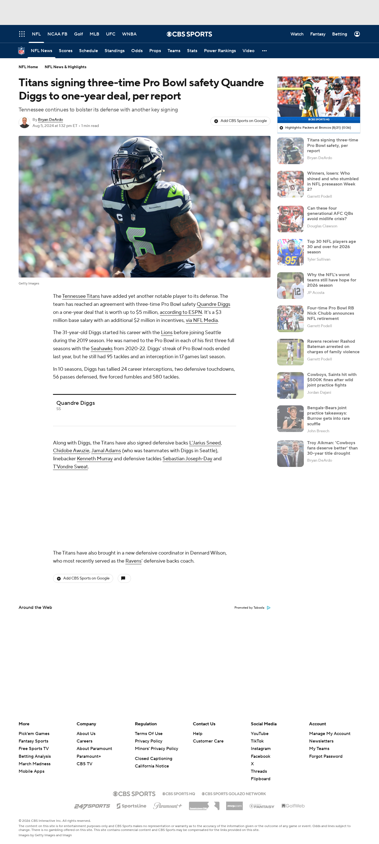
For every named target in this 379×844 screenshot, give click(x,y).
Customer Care (208, 741)
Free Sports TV (34, 748)
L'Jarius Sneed (205, 443)
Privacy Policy (148, 741)
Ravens (133, 561)
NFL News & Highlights (66, 67)
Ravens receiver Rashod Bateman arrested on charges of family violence (333, 347)
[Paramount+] (167, 804)
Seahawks (102, 348)
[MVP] (234, 804)
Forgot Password (326, 756)
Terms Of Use (149, 733)
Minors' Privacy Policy (156, 748)
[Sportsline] (131, 805)
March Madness (34, 764)
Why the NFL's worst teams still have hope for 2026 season (331, 280)
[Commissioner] (204, 804)
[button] (265, 50)
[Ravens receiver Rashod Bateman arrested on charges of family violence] (290, 352)
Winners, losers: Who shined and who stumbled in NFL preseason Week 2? (333, 181)
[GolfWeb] (293, 806)
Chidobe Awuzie (71, 451)
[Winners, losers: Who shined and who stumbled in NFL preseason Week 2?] (290, 184)
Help (198, 733)
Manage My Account (329, 733)
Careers (84, 741)
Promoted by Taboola (249, 608)
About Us (86, 733)
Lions (167, 332)
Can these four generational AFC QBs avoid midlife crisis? (330, 213)
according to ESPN (181, 312)
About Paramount (94, 748)
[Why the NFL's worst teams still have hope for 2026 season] (290, 285)
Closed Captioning (153, 758)
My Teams (319, 748)
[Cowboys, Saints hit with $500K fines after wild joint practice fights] (290, 385)
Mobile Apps (31, 771)
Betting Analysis (35, 756)
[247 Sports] (92, 805)
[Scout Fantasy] (262, 806)
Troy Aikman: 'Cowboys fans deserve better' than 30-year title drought (332, 448)
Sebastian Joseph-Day (187, 459)
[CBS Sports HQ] (178, 793)
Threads (259, 771)
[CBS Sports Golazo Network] (234, 793)
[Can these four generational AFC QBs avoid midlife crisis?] (290, 219)
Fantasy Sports (33, 741)
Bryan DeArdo (50, 119)
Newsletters (321, 741)
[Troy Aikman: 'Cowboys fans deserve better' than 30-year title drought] (290, 453)
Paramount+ (89, 756)
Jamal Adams (106, 451)
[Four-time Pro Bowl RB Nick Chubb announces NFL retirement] (290, 319)
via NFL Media (202, 320)
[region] (318, 100)
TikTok (257, 741)
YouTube (260, 733)
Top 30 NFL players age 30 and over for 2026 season (331, 247)
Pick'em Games (34, 733)
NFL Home (28, 67)
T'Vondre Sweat (70, 467)
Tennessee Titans (81, 296)
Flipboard (261, 779)
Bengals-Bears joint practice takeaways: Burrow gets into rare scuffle (328, 416)
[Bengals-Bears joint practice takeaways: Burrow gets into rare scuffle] (290, 418)
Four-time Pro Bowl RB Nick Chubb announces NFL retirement (330, 313)
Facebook (260, 756)
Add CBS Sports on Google (244, 120)
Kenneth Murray (95, 459)
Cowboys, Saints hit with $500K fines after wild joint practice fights (332, 380)
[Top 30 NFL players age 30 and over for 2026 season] (290, 252)
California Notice (152, 766)
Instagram (261, 748)
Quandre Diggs (213, 304)
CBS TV (84, 764)
